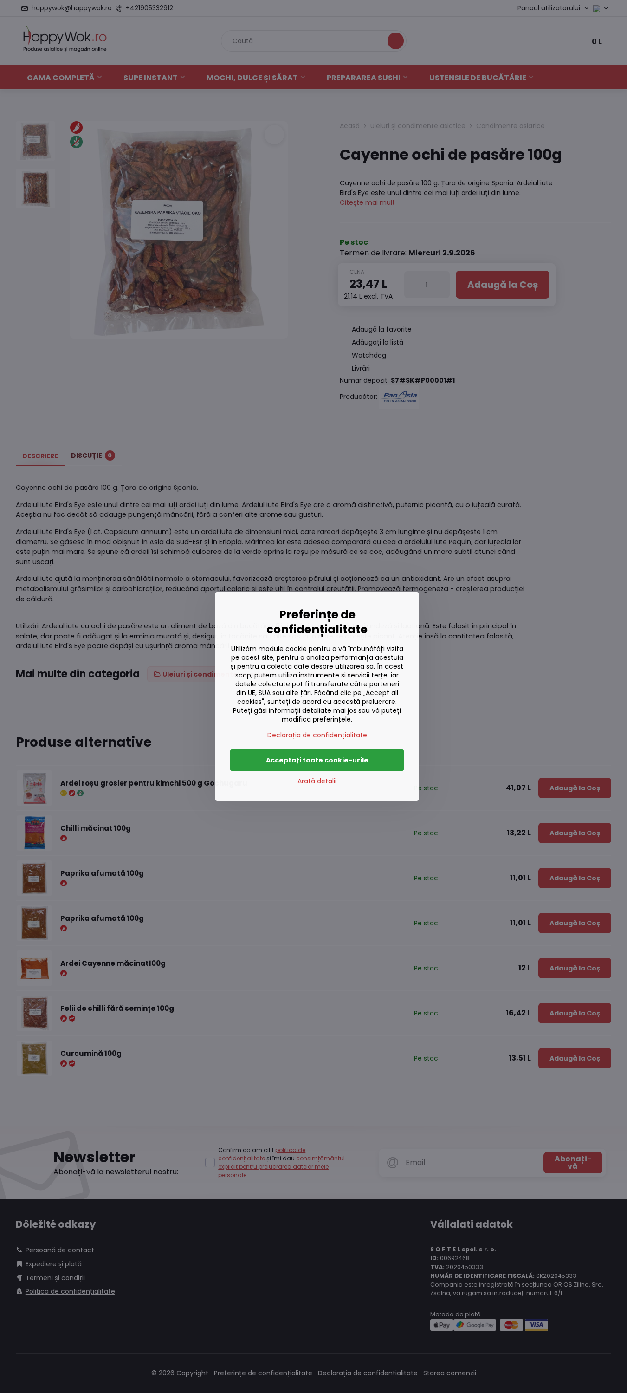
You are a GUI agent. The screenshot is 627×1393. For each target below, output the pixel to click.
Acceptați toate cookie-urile (317, 760)
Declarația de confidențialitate (317, 735)
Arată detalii (316, 781)
